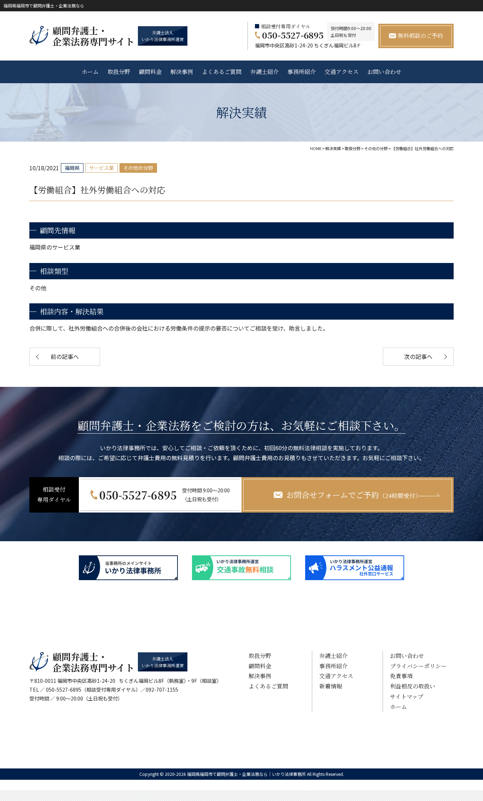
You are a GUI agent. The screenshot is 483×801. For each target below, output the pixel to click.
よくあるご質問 (222, 72)
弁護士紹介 (264, 72)
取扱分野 (118, 72)
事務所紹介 (301, 72)
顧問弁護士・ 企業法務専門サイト (93, 36)
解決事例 (181, 72)
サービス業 (101, 167)
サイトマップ (406, 696)
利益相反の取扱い (412, 686)
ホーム (90, 72)
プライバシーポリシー (418, 666)
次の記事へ (418, 356)
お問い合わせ (384, 72)
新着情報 (330, 686)
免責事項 (401, 676)
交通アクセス (342, 72)
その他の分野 (138, 167)
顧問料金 (150, 72)
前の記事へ (65, 356)
